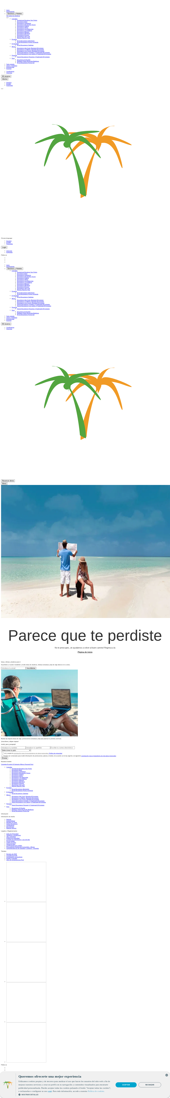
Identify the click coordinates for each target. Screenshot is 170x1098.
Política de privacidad (55, 753)
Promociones (10, 11)
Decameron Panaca (23, 35)
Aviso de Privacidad (12, 834)
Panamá (14, 55)
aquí (50, 1091)
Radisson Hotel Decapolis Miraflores (28, 61)
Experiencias (10, 67)
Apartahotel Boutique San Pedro (27, 20)
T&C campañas (11, 836)
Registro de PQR (11, 854)
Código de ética (11, 842)
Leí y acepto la (33, 753)
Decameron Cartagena (24, 23)
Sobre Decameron (12, 824)
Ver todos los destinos (13, 15)
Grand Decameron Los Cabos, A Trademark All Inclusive (34, 54)
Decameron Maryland (23, 33)
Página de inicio (85, 652)
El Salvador (15, 43)
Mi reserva (6, 76)
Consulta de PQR (11, 855)
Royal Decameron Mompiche (26, 40)
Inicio (8, 10)
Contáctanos (10, 71)
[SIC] (26, 1062)
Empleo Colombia (11, 858)
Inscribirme (31, 668)
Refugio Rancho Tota (23, 38)
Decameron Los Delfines (24, 30)
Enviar (4, 758)
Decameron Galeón (23, 26)
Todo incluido (10, 64)
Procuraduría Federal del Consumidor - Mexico (20, 847)
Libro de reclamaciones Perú (15, 860)
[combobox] (166, 1075)
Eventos (8, 68)
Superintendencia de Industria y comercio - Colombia (22, 848)
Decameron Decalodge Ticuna (26, 24)
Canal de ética (10, 844)
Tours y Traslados (11, 65)
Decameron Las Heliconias (25, 29)
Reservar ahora (8, 481)
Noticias (8, 819)
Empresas (9, 252)
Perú (13, 58)
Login (4, 247)
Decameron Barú (22, 21)
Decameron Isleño (22, 27)
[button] (65, 1094)
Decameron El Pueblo (23, 60)
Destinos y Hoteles (14, 14)
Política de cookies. (96, 1091)
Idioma (4, 79)
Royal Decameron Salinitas (25, 45)
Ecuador (14, 39)
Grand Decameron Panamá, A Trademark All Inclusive (33, 57)
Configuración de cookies (14, 845)
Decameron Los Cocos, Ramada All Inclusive (30, 51)
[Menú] (2, 88)
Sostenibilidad (10, 821)
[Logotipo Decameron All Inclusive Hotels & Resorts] (11, 7)
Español (8, 82)
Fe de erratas (10, 841)
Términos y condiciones (13, 835)
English (8, 84)
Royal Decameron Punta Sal (25, 62)
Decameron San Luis (23, 36)
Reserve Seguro (11, 828)
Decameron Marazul (23, 32)
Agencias (9, 73)
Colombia (14, 19)
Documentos (10, 826)
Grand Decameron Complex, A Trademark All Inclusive (33, 52)
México (14, 46)
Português (9, 85)
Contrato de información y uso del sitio (18, 839)
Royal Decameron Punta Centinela (27, 42)
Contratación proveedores (14, 857)
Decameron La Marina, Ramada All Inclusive (30, 49)
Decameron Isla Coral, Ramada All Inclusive (30, 48)
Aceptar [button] (126, 1085)
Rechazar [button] (149, 1085)
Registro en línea (11, 822)
